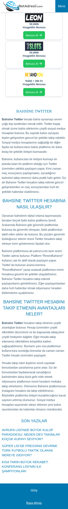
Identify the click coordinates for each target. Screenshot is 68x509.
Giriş (34, 490)
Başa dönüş (34, 502)
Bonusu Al (34, 34)
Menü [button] (61, 6)
